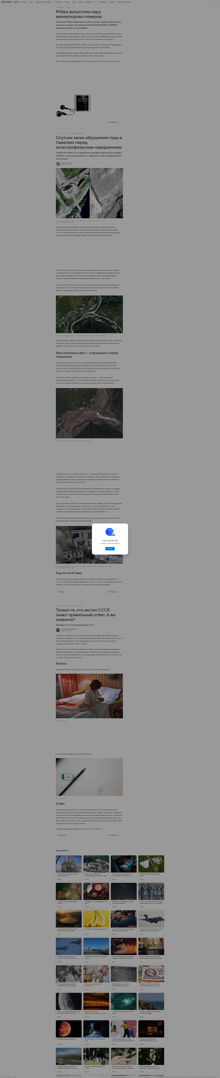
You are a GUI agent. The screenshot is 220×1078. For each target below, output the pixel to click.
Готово (110, 548)
